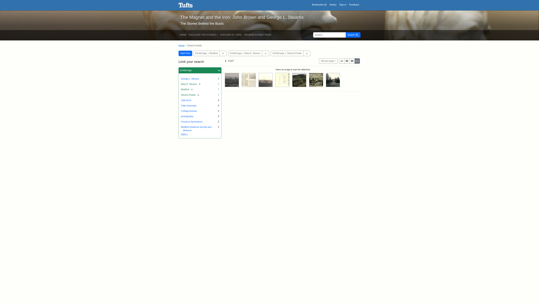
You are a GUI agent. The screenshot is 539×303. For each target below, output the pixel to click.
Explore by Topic (231, 35)
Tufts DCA (186, 100)
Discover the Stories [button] (202, 35)
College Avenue (189, 111)
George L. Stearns (190, 79)
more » (184, 134)
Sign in (342, 5)
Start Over (185, 53)
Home (183, 35)
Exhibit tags (186, 70)
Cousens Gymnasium (191, 121)
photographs (187, 116)
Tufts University (188, 106)
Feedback (354, 5)
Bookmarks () (319, 5)
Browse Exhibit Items (257, 35)
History (332, 5)
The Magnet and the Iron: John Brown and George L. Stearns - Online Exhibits (186, 5)
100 (327, 61)
